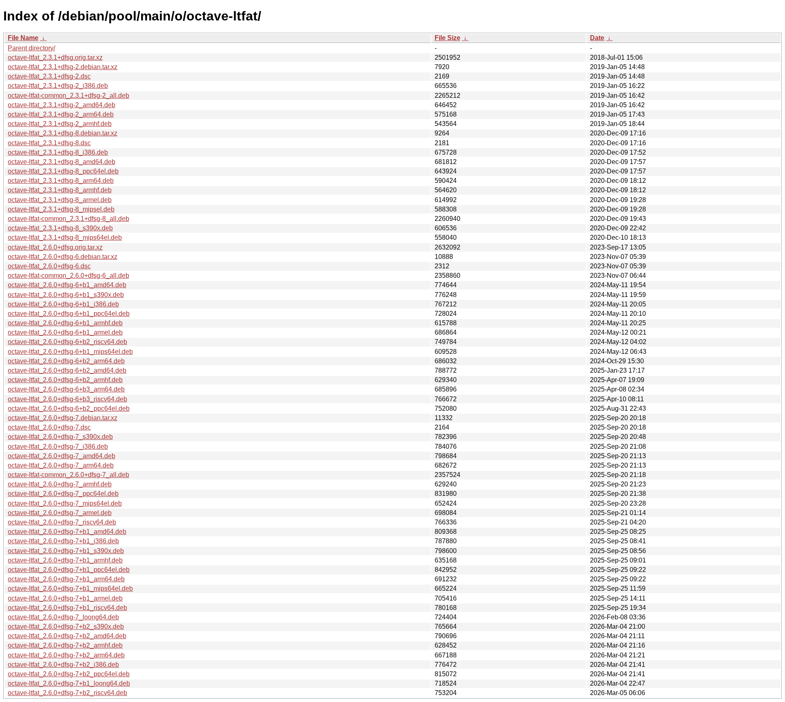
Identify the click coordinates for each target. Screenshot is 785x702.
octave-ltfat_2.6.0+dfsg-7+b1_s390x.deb (66, 550)
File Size (447, 37)
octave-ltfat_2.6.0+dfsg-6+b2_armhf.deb (65, 379)
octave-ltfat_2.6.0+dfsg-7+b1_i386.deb (63, 541)
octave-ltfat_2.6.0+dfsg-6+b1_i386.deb (63, 304)
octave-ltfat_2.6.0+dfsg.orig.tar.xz (55, 247)
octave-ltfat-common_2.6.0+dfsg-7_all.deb (68, 474)
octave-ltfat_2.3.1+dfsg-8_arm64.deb (61, 180)
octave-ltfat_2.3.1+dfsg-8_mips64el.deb (65, 237)
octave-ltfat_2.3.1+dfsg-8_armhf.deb (60, 190)
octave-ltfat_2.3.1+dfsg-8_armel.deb (60, 199)
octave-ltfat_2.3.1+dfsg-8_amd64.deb (61, 161)
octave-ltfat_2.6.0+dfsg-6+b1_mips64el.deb (70, 351)
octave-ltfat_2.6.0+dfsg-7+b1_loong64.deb (69, 683)
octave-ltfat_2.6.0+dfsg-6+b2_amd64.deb (67, 370)
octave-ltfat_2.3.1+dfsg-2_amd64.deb (61, 104)
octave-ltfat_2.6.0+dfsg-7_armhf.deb (60, 484)
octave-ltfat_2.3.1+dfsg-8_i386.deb (58, 152)
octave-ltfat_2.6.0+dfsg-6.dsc (49, 266)
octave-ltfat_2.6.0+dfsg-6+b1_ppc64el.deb (69, 313)
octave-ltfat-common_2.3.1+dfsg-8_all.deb (68, 218)
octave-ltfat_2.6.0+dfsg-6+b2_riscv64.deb (67, 341)
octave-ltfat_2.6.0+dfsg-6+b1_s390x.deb (66, 294)
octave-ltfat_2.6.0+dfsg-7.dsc (49, 427)
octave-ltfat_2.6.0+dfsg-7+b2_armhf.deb (65, 645)
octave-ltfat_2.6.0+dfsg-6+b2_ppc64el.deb (69, 408)
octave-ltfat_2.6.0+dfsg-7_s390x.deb (60, 436)
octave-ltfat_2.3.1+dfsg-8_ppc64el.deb (63, 171)
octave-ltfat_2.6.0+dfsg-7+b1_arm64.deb (66, 579)
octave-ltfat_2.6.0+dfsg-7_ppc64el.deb (63, 493)
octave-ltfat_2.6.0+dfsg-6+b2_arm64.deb (66, 361)
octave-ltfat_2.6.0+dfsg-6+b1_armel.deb (65, 332)
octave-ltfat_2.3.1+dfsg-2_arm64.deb (61, 114)
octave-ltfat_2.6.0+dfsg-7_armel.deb (60, 512)
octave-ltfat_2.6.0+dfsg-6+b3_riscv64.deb (67, 399)
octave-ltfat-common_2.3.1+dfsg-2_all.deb (68, 95)
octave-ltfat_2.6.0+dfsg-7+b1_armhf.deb (65, 560)
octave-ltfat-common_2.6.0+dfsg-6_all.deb (68, 275)
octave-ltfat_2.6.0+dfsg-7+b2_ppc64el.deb (69, 673)
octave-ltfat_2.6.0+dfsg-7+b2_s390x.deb (66, 626)
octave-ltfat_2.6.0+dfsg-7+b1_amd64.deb (67, 531)
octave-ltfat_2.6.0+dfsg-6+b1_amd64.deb (67, 284)
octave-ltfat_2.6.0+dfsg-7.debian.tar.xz (62, 417)
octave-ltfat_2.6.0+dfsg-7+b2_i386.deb (63, 664)
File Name (23, 37)
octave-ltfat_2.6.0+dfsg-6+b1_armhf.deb (65, 323)
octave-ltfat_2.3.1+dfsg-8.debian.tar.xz (62, 133)
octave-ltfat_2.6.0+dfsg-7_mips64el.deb (65, 503)
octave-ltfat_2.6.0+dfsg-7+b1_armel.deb (65, 598)
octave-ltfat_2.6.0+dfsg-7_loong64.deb (63, 617)
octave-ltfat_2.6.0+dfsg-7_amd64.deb (61, 455)
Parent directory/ (31, 48)
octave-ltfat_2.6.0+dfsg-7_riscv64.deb (62, 522)
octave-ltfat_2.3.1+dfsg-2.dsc (49, 76)
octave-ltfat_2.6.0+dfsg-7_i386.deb (58, 446)
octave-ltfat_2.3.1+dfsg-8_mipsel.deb (61, 209)
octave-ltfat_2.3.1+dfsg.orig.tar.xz (55, 57)
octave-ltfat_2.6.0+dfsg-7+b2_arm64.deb (66, 655)
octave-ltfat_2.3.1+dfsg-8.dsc (49, 143)
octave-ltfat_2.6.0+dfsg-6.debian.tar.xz (62, 256)
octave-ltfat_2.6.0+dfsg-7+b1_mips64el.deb (70, 588)
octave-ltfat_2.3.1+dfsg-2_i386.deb (58, 85)
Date (597, 37)
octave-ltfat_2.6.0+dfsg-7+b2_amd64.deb (67, 635)
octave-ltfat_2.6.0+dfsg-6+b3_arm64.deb (66, 389)
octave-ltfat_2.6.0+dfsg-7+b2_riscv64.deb (67, 692)
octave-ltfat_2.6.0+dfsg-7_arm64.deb (61, 465)
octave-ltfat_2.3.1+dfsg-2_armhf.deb (60, 123)
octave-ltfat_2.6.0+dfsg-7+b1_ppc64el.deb (69, 569)
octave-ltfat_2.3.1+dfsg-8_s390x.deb (60, 228)
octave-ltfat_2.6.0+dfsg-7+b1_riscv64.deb (67, 607)
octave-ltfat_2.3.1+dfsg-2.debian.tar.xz (62, 66)
